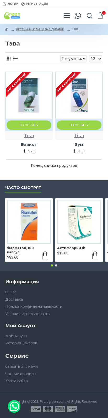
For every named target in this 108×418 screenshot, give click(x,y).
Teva (29, 135)
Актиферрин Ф (71, 248)
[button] (52, 265)
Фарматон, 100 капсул (20, 250)
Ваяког (29, 144)
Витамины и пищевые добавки (40, 29)
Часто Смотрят (23, 187)
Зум (79, 144)
